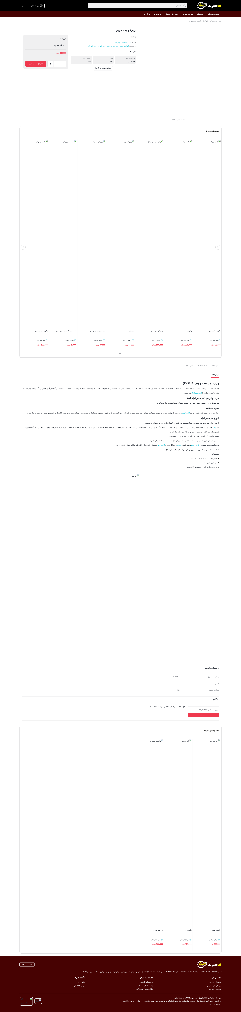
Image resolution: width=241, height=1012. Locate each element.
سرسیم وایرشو (112, 46)
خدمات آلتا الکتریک (146, 982)
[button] (120, 353)
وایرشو (208, 21)
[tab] (215, 365)
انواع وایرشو (124, 46)
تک (204, 21)
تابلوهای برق (195, 445)
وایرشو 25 (101, 46)
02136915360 (192, 972)
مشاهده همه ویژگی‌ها (103, 68)
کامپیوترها (161, 445)
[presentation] (217, 247)
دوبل (215, 427)
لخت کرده (186, 413)
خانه (220, 21)
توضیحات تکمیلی (202, 365)
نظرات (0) (189, 365)
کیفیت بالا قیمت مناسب (144, 986)
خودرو (179, 445)
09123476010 (181, 972)
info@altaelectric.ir (151, 972)
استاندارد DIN (197, 393)
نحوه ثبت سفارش (215, 989)
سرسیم (214, 21)
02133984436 (202, 972)
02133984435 (213, 972)
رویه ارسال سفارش (214, 986)
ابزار (132, 388)
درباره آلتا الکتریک (78, 986)
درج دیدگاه (203, 715)
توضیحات (215, 365)
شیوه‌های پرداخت (215, 982)
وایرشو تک (92, 46)
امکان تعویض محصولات (144, 989)
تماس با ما (81, 982)
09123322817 (171, 972)
